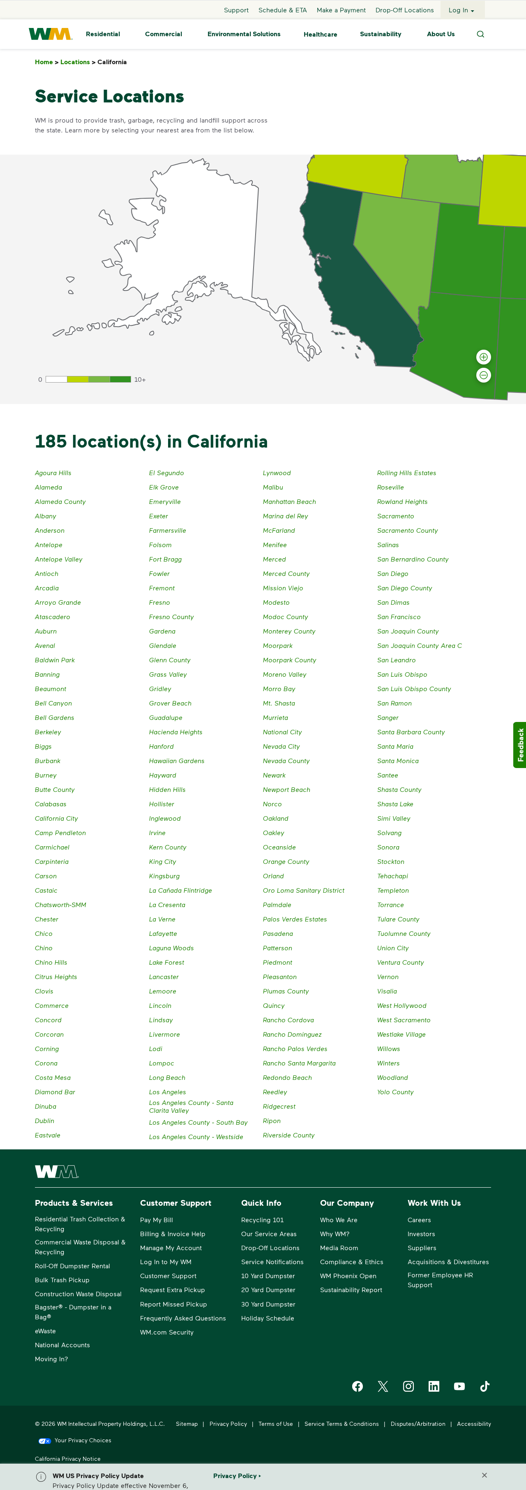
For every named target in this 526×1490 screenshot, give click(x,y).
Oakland (275, 818)
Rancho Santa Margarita (299, 1063)
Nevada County (286, 760)
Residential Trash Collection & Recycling (80, 1223)
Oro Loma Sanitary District (303, 890)
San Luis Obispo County (414, 688)
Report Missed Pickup (173, 1304)
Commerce (52, 1005)
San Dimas (393, 602)
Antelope (48, 544)
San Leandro (396, 660)
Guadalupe (165, 717)
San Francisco (399, 616)
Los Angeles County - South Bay (198, 1122)
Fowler (159, 573)
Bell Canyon (53, 703)
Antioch (46, 573)
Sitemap (187, 1423)
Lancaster (164, 976)
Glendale (162, 645)
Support (236, 10)
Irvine (157, 832)
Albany (45, 516)
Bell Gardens (54, 717)
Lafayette (163, 933)
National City (282, 732)
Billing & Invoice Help (172, 1233)
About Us (441, 34)
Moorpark (278, 645)
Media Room (339, 1247)
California (113, 62)
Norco (272, 804)
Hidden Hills (167, 789)
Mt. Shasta (279, 703)
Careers (419, 1219)
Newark (274, 775)
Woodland (392, 1077)
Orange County (286, 861)
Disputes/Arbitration (418, 1423)
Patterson (277, 948)
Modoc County (285, 616)
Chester (46, 919)
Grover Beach (170, 703)
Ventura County (400, 962)
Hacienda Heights (176, 732)
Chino (44, 948)
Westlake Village (401, 1034)
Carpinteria (52, 861)
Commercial (163, 34)
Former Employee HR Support (440, 1279)
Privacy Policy (228, 1423)
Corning (47, 1048)
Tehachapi (392, 876)
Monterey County (289, 631)
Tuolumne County (404, 933)
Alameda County (60, 501)
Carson (46, 876)
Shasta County (399, 789)
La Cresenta (167, 904)
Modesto (276, 602)
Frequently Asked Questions (183, 1318)
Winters (388, 1063)
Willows (388, 1048)
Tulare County (398, 919)
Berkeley (48, 732)
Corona (46, 1063)
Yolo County (395, 1091)
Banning (47, 674)
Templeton (393, 890)
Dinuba (45, 1106)
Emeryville (165, 501)
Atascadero (52, 616)
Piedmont (277, 962)
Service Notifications (272, 1261)
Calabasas (51, 804)
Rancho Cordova (288, 1020)
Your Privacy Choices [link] (83, 1440)
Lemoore (162, 991)
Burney (46, 775)
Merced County (286, 573)
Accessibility (474, 1423)
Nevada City (281, 746)
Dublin (44, 1120)
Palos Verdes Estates (295, 919)
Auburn (46, 631)
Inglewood (165, 818)
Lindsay (161, 1020)
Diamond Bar (55, 1091)
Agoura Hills (53, 472)
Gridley (160, 688)
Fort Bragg (165, 559)
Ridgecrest (279, 1106)
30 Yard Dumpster (268, 1304)
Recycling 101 (262, 1219)
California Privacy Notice (68, 1458)
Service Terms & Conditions (342, 1423)
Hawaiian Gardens (177, 760)
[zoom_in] (483, 357)
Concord (48, 1020)
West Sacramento (404, 1020)
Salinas (388, 544)
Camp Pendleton (60, 832)
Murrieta (275, 717)
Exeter (158, 516)
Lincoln (160, 1005)
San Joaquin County (408, 631)
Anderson (50, 530)
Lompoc (161, 1063)
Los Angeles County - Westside (196, 1136)
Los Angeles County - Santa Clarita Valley (191, 1106)
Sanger (388, 717)
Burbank (47, 760)
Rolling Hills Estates (406, 472)
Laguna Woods (171, 948)
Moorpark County (289, 660)
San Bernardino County (413, 559)
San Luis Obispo (402, 674)
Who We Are (339, 1219)
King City (162, 861)
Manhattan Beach (289, 501)
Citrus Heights (56, 976)
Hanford (161, 746)
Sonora (388, 847)
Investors (421, 1233)
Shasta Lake (395, 804)
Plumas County (286, 991)
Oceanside (279, 847)
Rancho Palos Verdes (295, 1048)
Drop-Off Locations (405, 10)
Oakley (273, 832)
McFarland (279, 530)
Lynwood (277, 472)
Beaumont (50, 688)
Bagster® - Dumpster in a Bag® (73, 1312)
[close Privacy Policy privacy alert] (484, 1475)
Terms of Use (275, 1423)
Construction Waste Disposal (78, 1293)
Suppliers (422, 1247)
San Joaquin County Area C (419, 645)
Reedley (275, 1091)
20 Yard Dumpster (268, 1289)
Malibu (273, 487)
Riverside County (289, 1135)
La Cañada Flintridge (180, 890)
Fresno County (171, 616)
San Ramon (394, 703)
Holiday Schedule (267, 1318)
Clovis (44, 991)
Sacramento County (407, 530)
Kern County (168, 847)
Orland (273, 876)
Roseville (390, 487)
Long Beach (167, 1077)
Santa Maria (395, 746)
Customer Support (168, 1275)
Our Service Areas (269, 1233)
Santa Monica (398, 760)
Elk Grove (164, 487)
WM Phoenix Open (348, 1275)
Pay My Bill (156, 1219)
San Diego (392, 573)
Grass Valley (168, 674)
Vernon (388, 976)
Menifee (275, 544)
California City (56, 818)
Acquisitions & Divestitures (448, 1261)
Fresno (159, 602)
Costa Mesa (53, 1077)
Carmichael (52, 847)
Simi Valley (394, 818)
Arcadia (47, 588)
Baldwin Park (55, 660)
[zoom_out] (483, 375)
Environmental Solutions (244, 34)
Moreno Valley (285, 674)
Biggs (43, 746)
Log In (458, 10)
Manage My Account (171, 1247)
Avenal (45, 645)
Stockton (390, 861)
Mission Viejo (283, 588)
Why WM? (335, 1233)
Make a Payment (341, 10)
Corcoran (49, 1034)
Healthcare (320, 34)
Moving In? (51, 1358)
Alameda (48, 487)
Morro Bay (279, 688)
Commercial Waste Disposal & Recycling (80, 1247)
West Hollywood (402, 1005)
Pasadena (278, 933)
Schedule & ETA (282, 10)
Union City (393, 948)
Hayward (162, 775)
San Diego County (404, 588)
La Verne (162, 919)
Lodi (155, 1048)
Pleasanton (280, 976)
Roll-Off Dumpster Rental (72, 1266)
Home (47, 62)
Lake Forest (166, 962)
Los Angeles (167, 1091)
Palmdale (277, 904)
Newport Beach (286, 789)
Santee (387, 775)
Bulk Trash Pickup (62, 1279)
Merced (274, 559)
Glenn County (170, 660)
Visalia (387, 991)
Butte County (55, 789)
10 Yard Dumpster (268, 1275)
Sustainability (380, 34)
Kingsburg (164, 876)
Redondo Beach (287, 1077)
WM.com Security (167, 1332)
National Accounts (62, 1344)
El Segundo (166, 472)
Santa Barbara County (411, 732)
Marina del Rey (285, 516)
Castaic (46, 890)
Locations (78, 62)
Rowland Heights (402, 501)
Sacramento (395, 516)
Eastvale (47, 1135)
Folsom (160, 544)
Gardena (162, 631)
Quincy (274, 1005)
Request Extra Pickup (172, 1289)
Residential (103, 34)
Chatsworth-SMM (60, 904)
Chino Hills (51, 962)
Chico (44, 933)
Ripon (272, 1120)
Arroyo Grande (58, 602)
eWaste (45, 1331)
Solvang (389, 832)
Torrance (390, 904)
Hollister (161, 804)
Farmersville (167, 530)
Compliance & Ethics (351, 1261)
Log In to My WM (165, 1261)
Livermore (164, 1034)
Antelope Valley (59, 559)
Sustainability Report (351, 1289)
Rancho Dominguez (292, 1034)
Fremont (162, 588)
